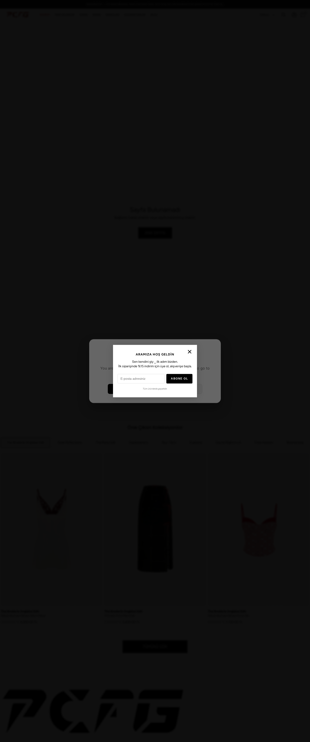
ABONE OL (179, 378)
